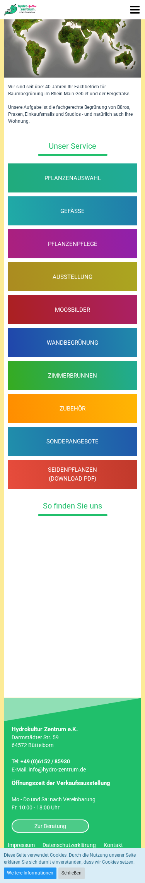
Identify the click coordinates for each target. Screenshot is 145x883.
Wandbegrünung (72, 342)
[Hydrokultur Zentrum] (21, 9)
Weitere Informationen (30, 873)
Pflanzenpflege (72, 244)
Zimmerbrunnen (72, 375)
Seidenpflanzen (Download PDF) (72, 474)
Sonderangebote (72, 441)
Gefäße (72, 211)
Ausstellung (72, 276)
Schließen (71, 873)
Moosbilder (72, 309)
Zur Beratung (50, 826)
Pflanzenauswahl (72, 178)
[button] (135, 9)
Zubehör (72, 408)
